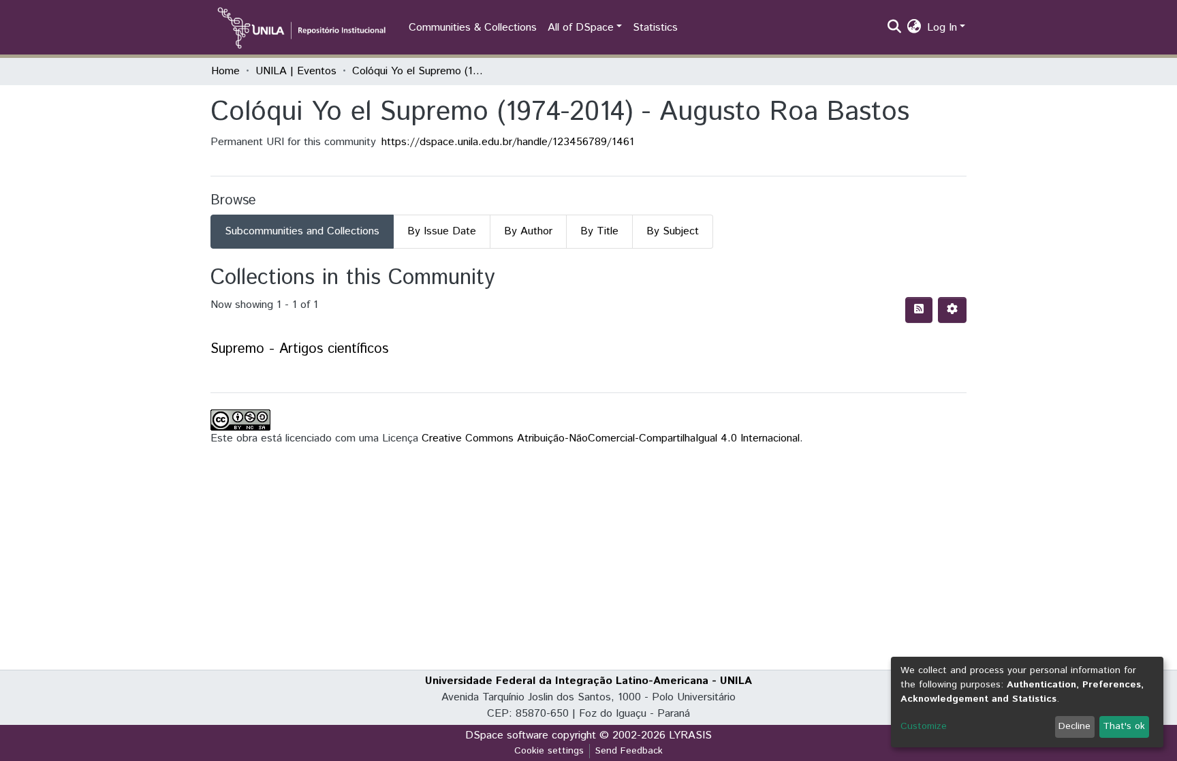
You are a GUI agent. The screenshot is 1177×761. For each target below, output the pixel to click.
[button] (914, 28)
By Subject (672, 231)
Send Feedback (629, 751)
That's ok (1124, 726)
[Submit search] (894, 28)
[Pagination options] (952, 310)
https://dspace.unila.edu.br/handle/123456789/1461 (507, 142)
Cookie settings (549, 751)
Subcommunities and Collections (302, 231)
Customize (923, 726)
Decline (1074, 726)
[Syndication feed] (918, 310)
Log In (942, 27)
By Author (528, 231)
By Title (599, 231)
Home (225, 71)
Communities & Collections (473, 27)
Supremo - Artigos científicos (299, 349)
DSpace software (506, 735)
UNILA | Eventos (295, 71)
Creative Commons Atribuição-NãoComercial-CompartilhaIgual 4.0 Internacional (611, 438)
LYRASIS (690, 735)
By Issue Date (441, 231)
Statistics (655, 27)
